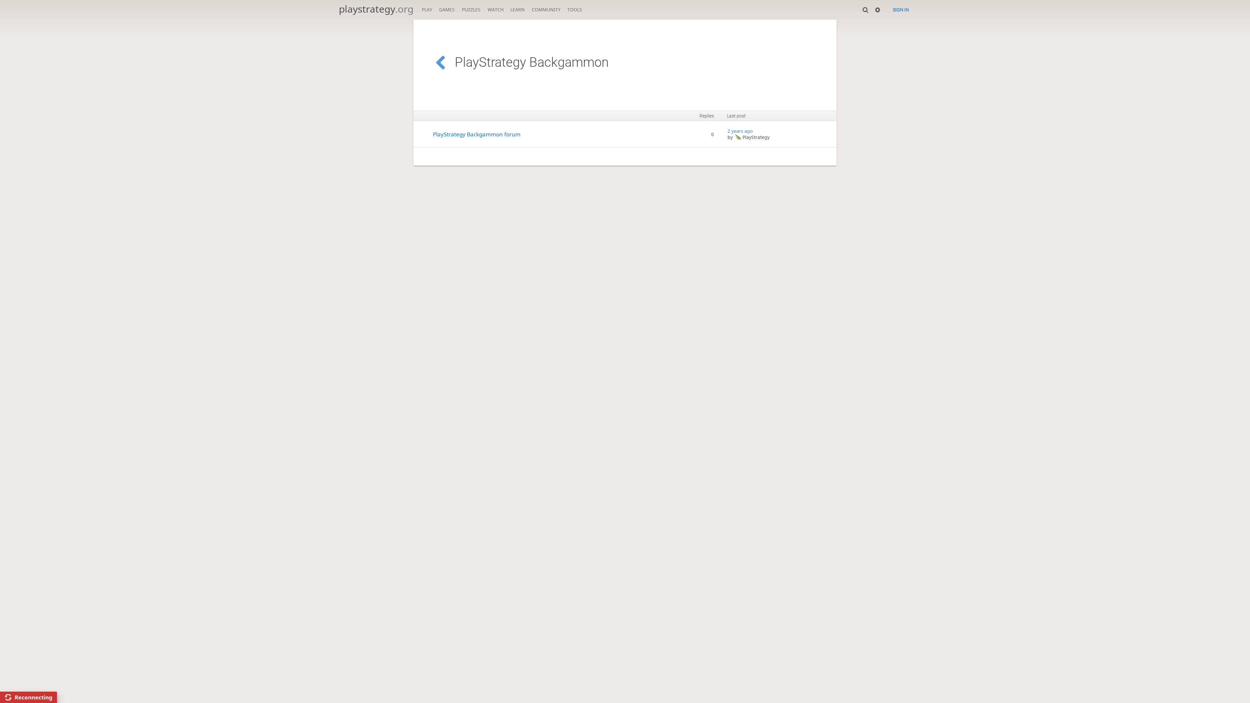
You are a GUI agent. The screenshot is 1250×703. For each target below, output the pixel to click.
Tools (574, 10)
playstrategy (376, 9)
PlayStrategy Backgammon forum (477, 134)
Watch (496, 10)
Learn (517, 10)
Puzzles (471, 10)
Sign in (901, 9)
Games (447, 10)
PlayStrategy (756, 137)
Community (546, 10)
